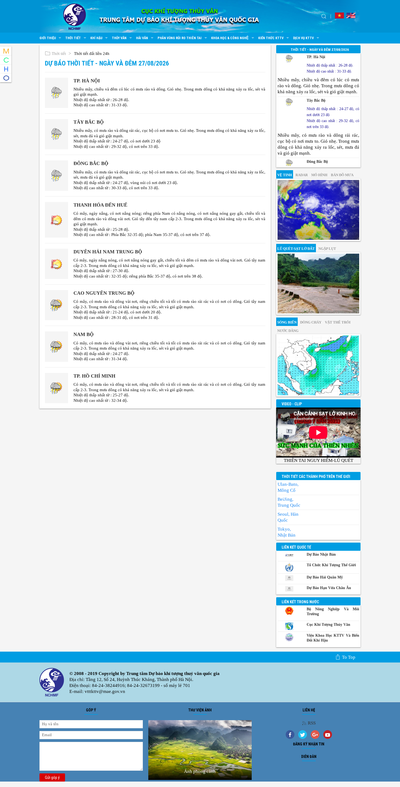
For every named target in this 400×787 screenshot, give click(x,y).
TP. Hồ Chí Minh (94, 376)
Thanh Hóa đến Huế (100, 205)
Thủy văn (119, 38)
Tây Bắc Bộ (88, 122)
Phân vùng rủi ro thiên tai (180, 38)
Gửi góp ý (52, 777)
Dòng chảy (310, 322)
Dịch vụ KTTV (303, 38)
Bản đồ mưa (342, 175)
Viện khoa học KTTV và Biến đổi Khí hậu (333, 637)
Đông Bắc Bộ (90, 163)
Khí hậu (96, 38)
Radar (302, 175)
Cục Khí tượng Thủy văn (328, 625)
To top (348, 657)
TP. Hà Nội (86, 80)
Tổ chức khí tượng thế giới (331, 565)
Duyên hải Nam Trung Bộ (107, 251)
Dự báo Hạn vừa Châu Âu (329, 588)
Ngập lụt (327, 249)
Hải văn (142, 38)
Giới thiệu (47, 38)
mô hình (319, 175)
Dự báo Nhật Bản (321, 554)
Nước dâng (288, 331)
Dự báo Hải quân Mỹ (325, 577)
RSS (312, 723)
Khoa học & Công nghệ (230, 38)
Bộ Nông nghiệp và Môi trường (333, 611)
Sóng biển (287, 322)
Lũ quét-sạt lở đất (296, 249)
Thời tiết (73, 38)
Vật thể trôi (337, 322)
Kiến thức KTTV (271, 38)
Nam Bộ (83, 334)
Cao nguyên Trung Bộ (103, 293)
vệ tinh (284, 175)
